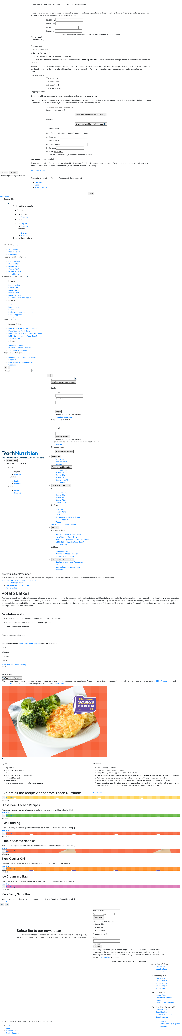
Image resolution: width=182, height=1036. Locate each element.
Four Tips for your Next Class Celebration (25, 333)
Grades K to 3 (53, 78)
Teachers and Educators (61, 467)
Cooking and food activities (19, 348)
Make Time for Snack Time (19, 331)
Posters (11, 310)
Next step (14, 173)
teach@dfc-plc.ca (59, 683)
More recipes (98, 792)
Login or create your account (63, 382)
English (24, 224)
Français (24, 217)
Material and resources (61, 485)
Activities (12, 304)
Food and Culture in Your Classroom (22, 328)
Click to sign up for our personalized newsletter (52, 56)
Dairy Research (162, 1017)
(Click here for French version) (14, 665)
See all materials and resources (20, 298)
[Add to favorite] (4, 797)
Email (48, 27)
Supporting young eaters (18, 350)
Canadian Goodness (164, 1014)
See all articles (14, 338)
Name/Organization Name (56, 133)
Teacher (36, 43)
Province (49, 151)
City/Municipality (53, 144)
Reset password (62, 436)
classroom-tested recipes (29, 643)
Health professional (40, 50)
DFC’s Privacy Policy (164, 681)
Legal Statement (8, 683)
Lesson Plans (13, 307)
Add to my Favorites (13, 678)
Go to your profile (38, 170)
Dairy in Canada (162, 1009)
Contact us (12, 254)
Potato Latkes (11, 588)
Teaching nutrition (15, 345)
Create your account (64, 451)
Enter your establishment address (89, 115)
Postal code (51, 148)
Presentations (13, 360)
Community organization (42, 53)
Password (50, 31)
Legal (37, 185)
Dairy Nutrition (161, 1012)
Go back (4, 173)
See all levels (13, 274)
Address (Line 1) (52, 137)
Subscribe (97, 947)
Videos (11, 317)
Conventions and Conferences (20, 362)
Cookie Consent (12, 1033)
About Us (56, 456)
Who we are (13, 249)
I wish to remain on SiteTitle (25, 580)
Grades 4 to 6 (53, 82)
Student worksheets (164, 998)
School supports (15, 315)
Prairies (12, 460)
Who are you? (98, 911)
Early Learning (38, 39)
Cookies (38, 182)
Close (91, 194)
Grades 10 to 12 (54, 88)
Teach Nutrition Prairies (15, 583)
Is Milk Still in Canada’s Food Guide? (22, 336)
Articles (55, 527)
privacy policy (104, 957)
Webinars (12, 365)
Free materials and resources (17, 585)
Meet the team (14, 252)
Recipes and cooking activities (20, 312)
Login (58, 411)
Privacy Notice (41, 187)
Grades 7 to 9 (53, 85)
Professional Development (62, 559)
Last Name (50, 24)
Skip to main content (8, 196)
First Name (50, 20)
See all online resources (165, 1003)
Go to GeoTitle (7, 580)
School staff (37, 46)
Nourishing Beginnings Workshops (21, 357)
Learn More (9, 797)
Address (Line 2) (53, 141)
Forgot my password (64, 417)
